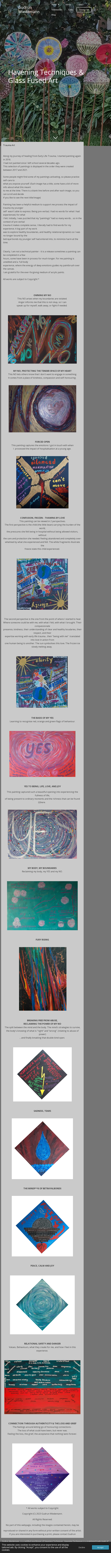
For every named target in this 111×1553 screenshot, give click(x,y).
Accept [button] (100, 1547)
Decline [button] (82, 1547)
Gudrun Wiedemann (29, 9)
